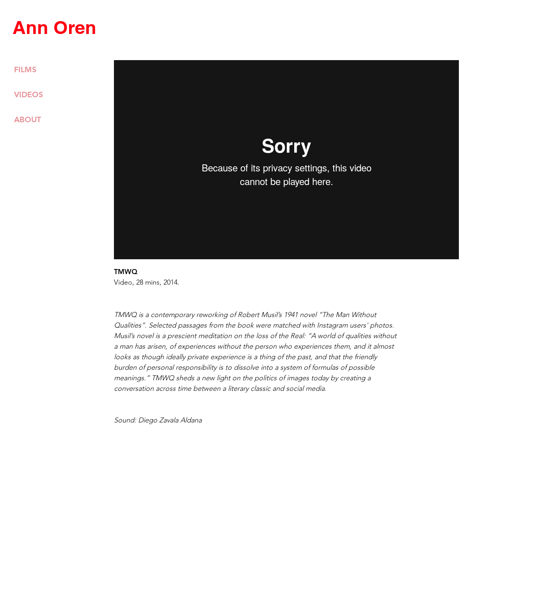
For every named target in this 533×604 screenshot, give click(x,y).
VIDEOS (28, 94)
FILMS (25, 69)
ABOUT (27, 119)
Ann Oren (54, 27)
